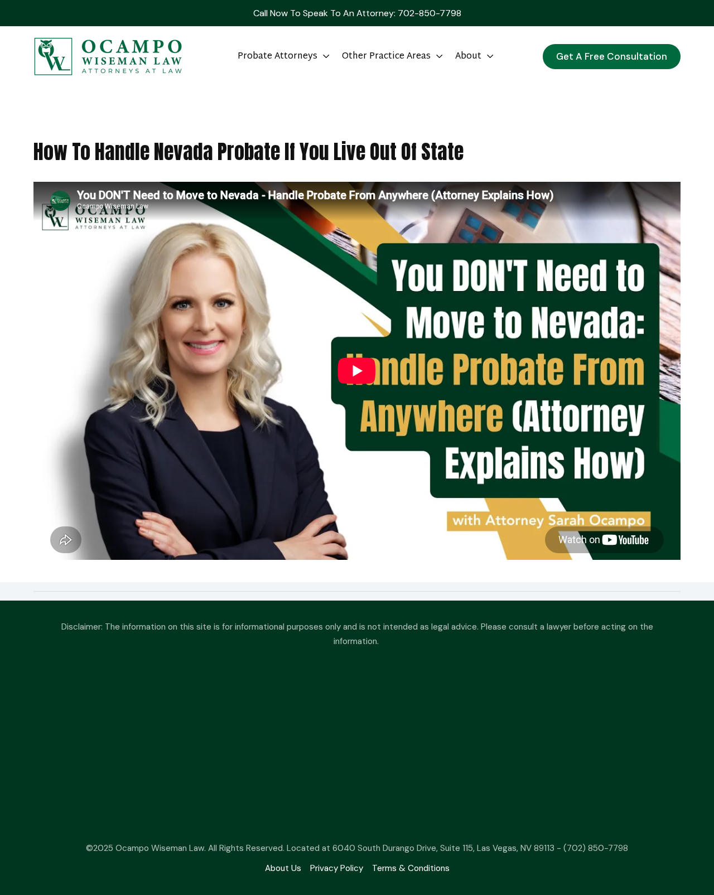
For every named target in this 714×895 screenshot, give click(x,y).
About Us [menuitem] (283, 868)
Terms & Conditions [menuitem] (411, 868)
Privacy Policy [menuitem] (336, 868)
